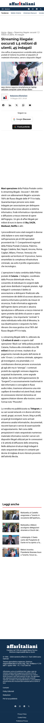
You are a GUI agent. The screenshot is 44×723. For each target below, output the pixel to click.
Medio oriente (16, 13)
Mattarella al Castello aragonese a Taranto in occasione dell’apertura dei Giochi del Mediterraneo (30, 515)
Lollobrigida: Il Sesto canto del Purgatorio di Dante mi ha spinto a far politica (31, 540)
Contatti (6, 688)
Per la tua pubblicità (10, 699)
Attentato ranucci (30, 13)
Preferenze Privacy (22, 721)
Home (3, 32)
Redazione (6, 695)
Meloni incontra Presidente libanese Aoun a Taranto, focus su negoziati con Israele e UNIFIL (31, 552)
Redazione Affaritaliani (18, 96)
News (10, 32)
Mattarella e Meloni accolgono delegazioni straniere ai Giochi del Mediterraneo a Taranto (30, 528)
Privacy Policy (22, 714)
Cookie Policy (22, 717)
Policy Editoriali (8, 691)
